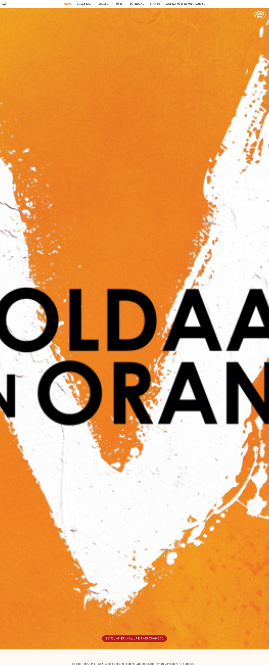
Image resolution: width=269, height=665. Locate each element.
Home (67, 3)
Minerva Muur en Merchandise (185, 3)
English (155, 3)
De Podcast (137, 3)
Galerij (103, 3)
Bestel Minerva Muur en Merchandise (134, 638)
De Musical (84, 3)
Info (119, 3)
